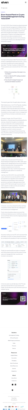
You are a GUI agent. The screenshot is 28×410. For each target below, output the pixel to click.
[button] (12, 390)
